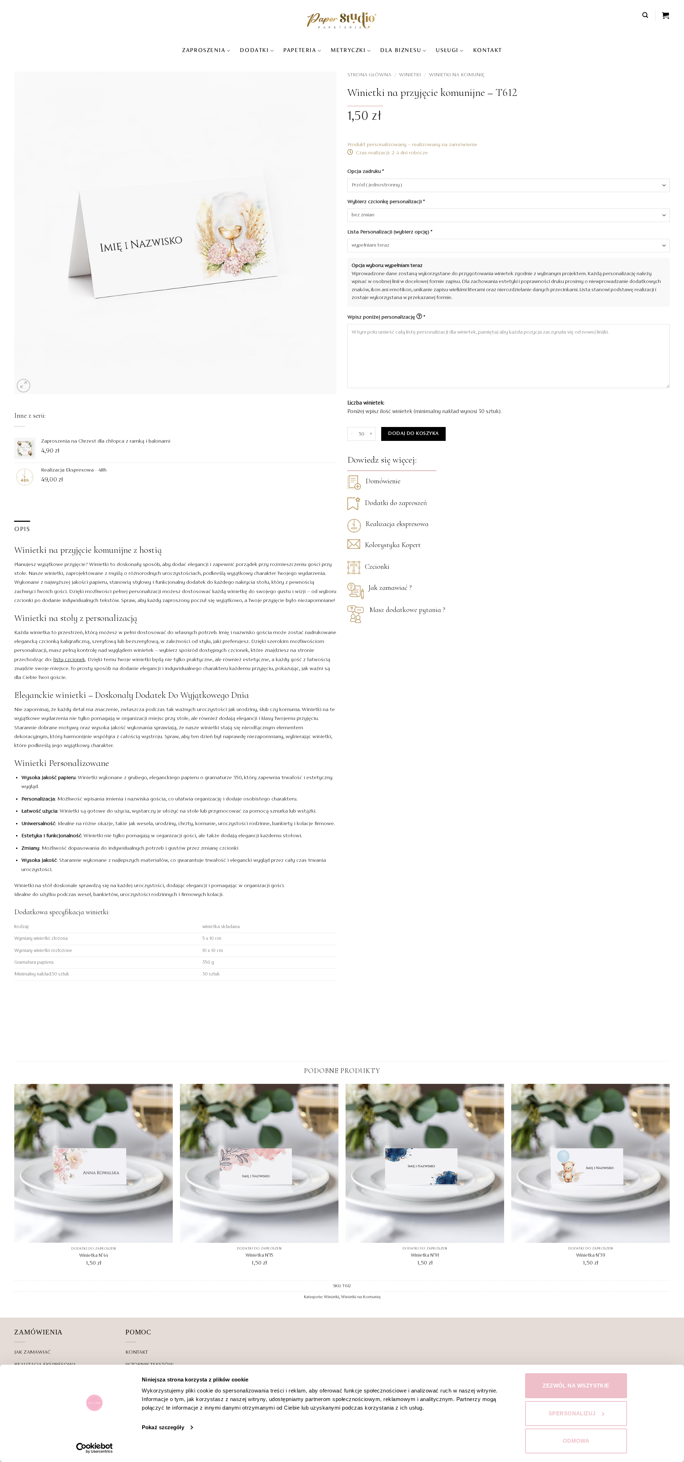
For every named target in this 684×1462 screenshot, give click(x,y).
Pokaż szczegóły (163, 1427)
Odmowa (576, 1441)
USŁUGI (447, 50)
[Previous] (14, 1181)
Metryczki (348, 50)
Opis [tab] (22, 529)
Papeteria (299, 50)
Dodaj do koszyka (413, 433)
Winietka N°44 (93, 1255)
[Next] (669, 1181)
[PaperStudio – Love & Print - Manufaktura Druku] (342, 20)
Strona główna (369, 75)
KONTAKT (487, 50)
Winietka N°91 (425, 1255)
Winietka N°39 (590, 1255)
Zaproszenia (203, 50)
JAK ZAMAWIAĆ (32, 1352)
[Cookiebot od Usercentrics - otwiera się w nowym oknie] (94, 1448)
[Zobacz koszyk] (666, 15)
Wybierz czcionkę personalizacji (386, 202)
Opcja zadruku (365, 171)
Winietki (410, 75)
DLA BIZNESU (400, 50)
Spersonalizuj (572, 1413)
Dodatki (254, 50)
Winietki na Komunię (456, 75)
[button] (645, 15)
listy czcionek (69, 660)
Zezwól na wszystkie (576, 1386)
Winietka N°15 (259, 1255)
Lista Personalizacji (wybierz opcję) (389, 232)
